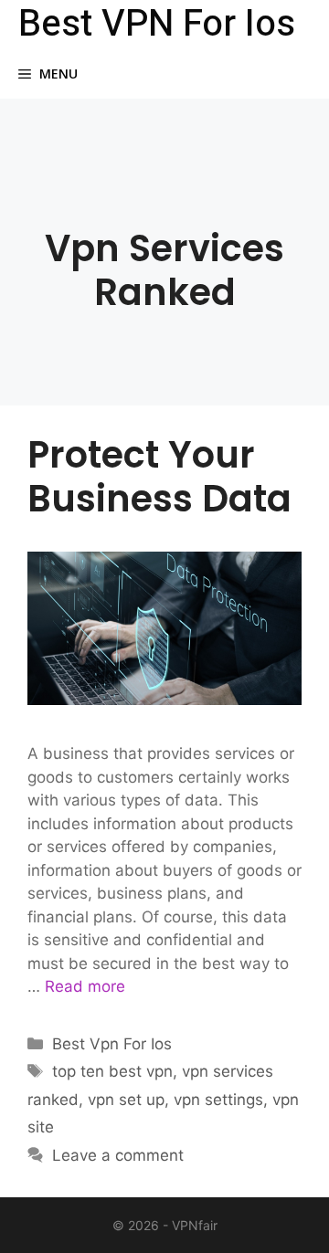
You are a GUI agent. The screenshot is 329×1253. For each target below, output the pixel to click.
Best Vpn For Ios (112, 1044)
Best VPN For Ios (156, 24)
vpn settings (218, 1099)
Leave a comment (118, 1155)
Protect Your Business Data (159, 476)
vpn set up (126, 1099)
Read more (85, 986)
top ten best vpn (112, 1071)
